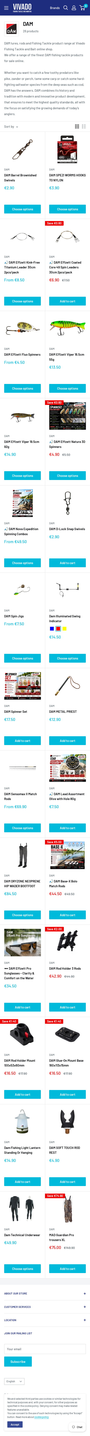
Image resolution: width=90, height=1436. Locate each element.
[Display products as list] (84, 126)
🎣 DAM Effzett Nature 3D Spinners (67, 444)
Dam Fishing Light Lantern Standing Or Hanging (22, 1150)
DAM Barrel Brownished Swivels (20, 177)
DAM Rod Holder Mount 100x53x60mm (19, 1063)
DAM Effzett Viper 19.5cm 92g (21, 444)
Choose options (22, 209)
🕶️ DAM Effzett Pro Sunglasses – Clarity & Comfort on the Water (19, 973)
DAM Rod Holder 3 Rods (65, 968)
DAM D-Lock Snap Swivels (67, 529)
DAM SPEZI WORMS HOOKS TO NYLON (67, 177)
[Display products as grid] (77, 126)
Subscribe (18, 1361)
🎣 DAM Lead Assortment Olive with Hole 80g (67, 796)
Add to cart (67, 301)
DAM (6, 169)
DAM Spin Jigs (14, 616)
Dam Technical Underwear (22, 1235)
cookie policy (41, 1416)
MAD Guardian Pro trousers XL (61, 1237)
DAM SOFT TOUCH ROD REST (64, 1150)
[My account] (74, 7)
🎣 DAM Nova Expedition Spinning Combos (21, 531)
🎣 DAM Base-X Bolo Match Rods (63, 883)
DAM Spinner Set (15, 711)
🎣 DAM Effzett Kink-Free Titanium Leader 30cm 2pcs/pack (22, 267)
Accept (15, 1424)
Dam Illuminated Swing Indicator (64, 618)
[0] (82, 7)
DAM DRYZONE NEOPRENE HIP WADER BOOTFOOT (22, 883)
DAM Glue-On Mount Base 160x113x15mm (66, 1063)
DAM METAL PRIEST (63, 711)
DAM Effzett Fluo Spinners (22, 354)
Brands (55, 8)
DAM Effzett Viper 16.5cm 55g (66, 356)
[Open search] (65, 7)
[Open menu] (6, 8)
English (10, 1381)
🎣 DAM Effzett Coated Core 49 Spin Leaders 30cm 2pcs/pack (65, 267)
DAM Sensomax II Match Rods (20, 796)
